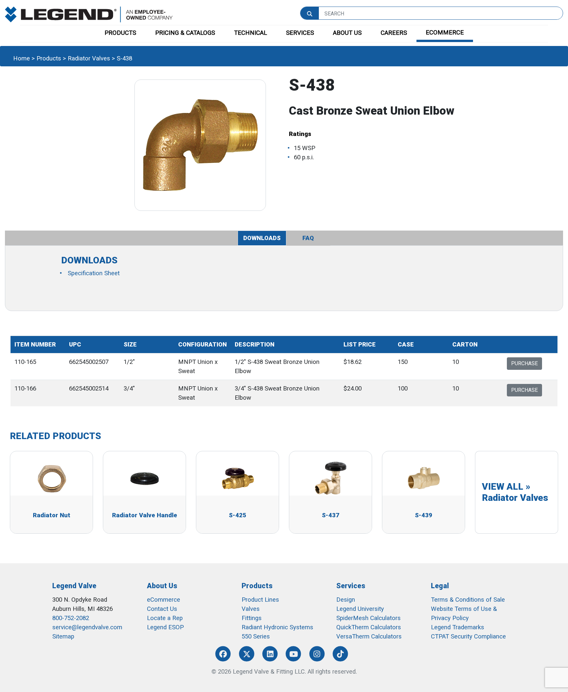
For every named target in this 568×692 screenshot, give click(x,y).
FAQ (308, 238)
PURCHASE (524, 363)
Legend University (360, 609)
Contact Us (162, 609)
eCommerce (163, 599)
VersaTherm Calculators (369, 636)
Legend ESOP (165, 627)
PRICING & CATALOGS (185, 32)
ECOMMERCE (445, 32)
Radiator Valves (89, 58)
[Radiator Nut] (51, 477)
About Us (162, 586)
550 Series (256, 636)
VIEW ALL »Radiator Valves (515, 492)
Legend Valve (74, 586)
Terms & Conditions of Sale (468, 599)
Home (21, 58)
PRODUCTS (120, 32)
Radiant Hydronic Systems (277, 627)
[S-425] (237, 477)
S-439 (423, 515)
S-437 (330, 515)
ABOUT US (347, 32)
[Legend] (89, 14)
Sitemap (63, 636)
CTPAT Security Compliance (468, 636)
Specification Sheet (94, 273)
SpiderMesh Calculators (368, 618)
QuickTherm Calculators (368, 627)
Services (350, 586)
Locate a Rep (165, 618)
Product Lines (260, 599)
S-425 (237, 515)
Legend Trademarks (457, 627)
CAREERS (394, 32)
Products (48, 58)
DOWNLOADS (262, 238)
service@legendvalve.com (87, 627)
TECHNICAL (250, 32)
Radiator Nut (51, 515)
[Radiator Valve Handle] (144, 477)
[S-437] (330, 477)
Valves (251, 609)
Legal (440, 586)
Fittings (252, 618)
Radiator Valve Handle (144, 515)
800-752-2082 (70, 618)
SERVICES (300, 32)
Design (345, 599)
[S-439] (423, 477)
